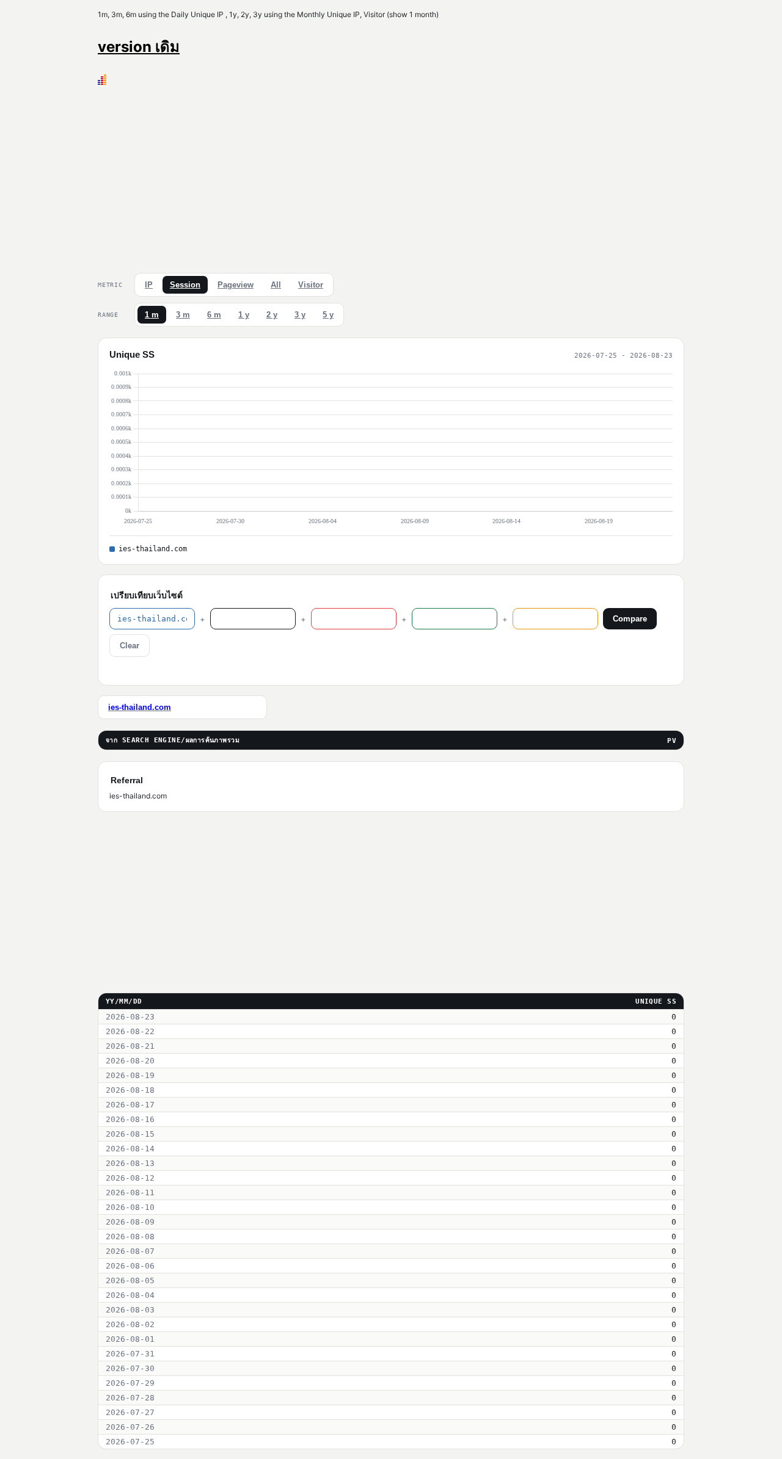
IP (149, 284)
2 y (271, 314)
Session (185, 284)
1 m (152, 314)
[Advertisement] (391, 176)
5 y (328, 314)
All (276, 284)
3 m (183, 314)
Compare (630, 618)
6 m (214, 314)
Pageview (235, 284)
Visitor (310, 284)
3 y (299, 314)
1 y (243, 314)
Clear (129, 645)
